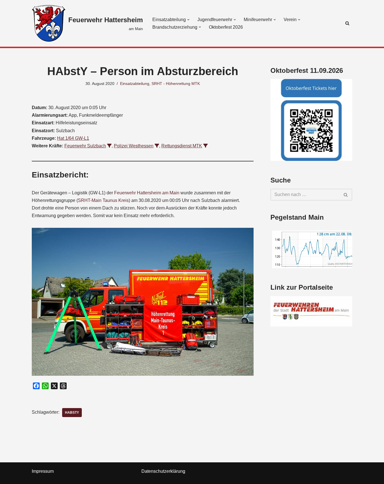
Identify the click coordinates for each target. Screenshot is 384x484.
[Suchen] (347, 23)
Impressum (43, 471)
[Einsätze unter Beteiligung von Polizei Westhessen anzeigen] (157, 145)
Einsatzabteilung (134, 83)
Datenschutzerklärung (163, 471)
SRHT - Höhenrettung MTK (176, 83)
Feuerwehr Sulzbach (85, 145)
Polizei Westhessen (133, 145)
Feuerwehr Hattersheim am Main (146, 192)
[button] (188, 20)
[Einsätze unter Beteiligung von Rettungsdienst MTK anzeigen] (205, 145)
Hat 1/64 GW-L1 (73, 138)
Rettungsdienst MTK (181, 145)
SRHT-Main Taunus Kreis (103, 200)
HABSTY (72, 413)
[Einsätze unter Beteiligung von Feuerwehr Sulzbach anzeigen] (109, 145)
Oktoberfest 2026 (226, 27)
